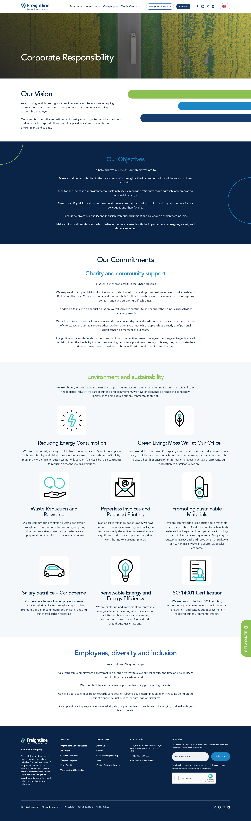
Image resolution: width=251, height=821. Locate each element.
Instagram (202, 6)
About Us (100, 746)
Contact (183, 6)
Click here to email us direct (142, 760)
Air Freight (65, 750)
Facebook (197, 6)
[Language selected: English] (225, 6)
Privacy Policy (70, 807)
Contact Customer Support (108, 765)
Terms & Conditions (85, 807)
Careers (99, 750)
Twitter (208, 6)
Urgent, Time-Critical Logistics (73, 746)
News (98, 760)
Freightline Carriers (35, 6)
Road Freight (66, 765)
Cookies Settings (102, 807)
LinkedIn (213, 6)
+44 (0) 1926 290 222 (160, 6)
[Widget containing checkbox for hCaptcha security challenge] (194, 778)
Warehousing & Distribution (72, 770)
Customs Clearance (68, 755)
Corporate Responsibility (107, 755)
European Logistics (68, 760)
